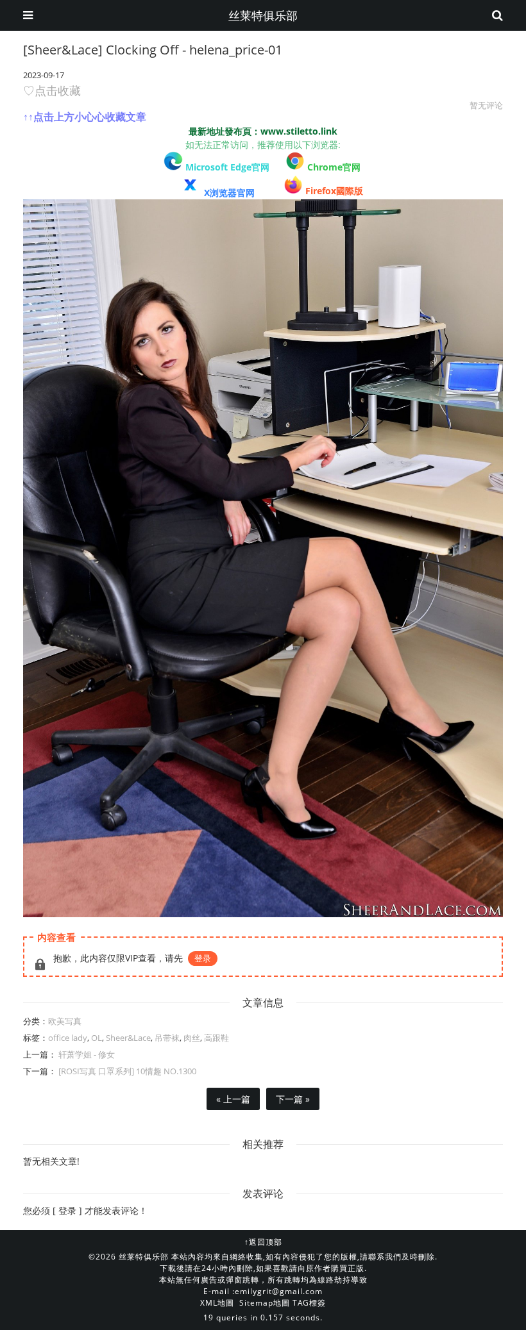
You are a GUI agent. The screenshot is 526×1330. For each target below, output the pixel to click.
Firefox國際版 (334, 191)
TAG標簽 (309, 1302)
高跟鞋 (216, 1037)
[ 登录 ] (67, 1210)
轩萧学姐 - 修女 (85, 1054)
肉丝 (191, 1037)
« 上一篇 (233, 1099)
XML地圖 (217, 1302)
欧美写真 (64, 1021)
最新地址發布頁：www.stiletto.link (263, 131)
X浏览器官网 (229, 193)
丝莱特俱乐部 (263, 15)
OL (96, 1037)
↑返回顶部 (263, 1241)
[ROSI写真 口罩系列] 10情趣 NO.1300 (126, 1071)
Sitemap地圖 (264, 1302)
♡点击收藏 (52, 90)
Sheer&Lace (128, 1037)
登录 (202, 958)
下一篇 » (293, 1099)
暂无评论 (486, 105)
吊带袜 (167, 1037)
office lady (67, 1037)
